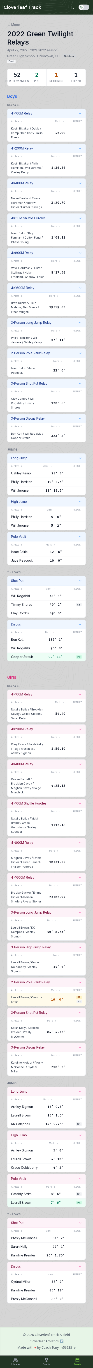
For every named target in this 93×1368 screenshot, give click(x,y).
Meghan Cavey (21, 788)
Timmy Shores (21, 604)
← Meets (14, 25)
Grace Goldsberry (24, 1167)
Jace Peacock (22, 560)
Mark (59, 121)
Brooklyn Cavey (21, 783)
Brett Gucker (19, 303)
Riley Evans (18, 744)
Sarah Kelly (18, 718)
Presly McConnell (24, 1238)
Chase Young (20, 242)
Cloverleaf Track (22, 7)
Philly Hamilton (20, 337)
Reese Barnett (20, 779)
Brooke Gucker (21, 892)
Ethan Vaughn (20, 312)
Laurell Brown (20, 927)
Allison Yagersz (23, 866)
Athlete (16, 121)
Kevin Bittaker (20, 128)
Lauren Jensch (31, 862)
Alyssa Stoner (32, 901)
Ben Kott (27, 133)
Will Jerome (33, 167)
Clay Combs (19, 398)
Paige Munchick (23, 748)
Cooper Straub (20, 438)
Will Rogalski (33, 433)
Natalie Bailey (20, 709)
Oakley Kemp (20, 172)
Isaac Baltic (18, 233)
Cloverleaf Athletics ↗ (46, 1341)
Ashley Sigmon (21, 753)
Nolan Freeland (21, 198)
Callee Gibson (31, 713)
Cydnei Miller (20, 1281)
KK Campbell (20, 1124)
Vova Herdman (20, 268)
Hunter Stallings (31, 207)
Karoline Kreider (21, 1062)
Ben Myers (30, 307)
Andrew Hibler (34, 277)
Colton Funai (33, 237)
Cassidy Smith (21, 1194)
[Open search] (72, 7)
